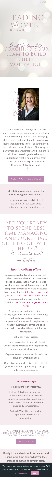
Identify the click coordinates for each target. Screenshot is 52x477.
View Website (43, 2)
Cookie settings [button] (21, 473)
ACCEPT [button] (34, 473)
